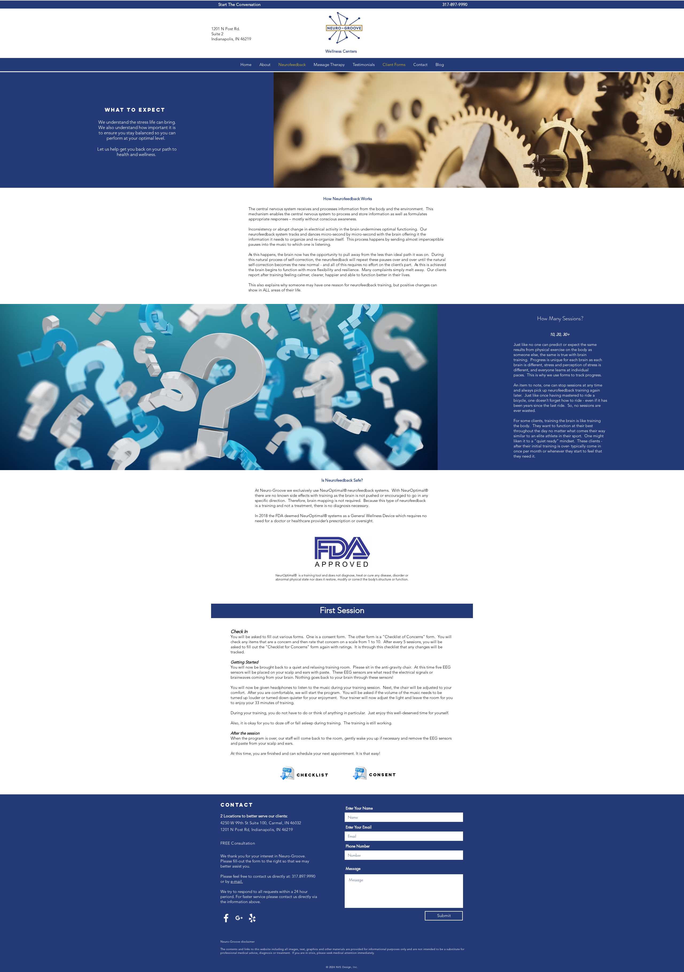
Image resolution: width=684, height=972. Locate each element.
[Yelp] (252, 918)
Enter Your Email (358, 827)
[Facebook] (226, 918)
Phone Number (358, 846)
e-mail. (237, 881)
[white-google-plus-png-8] (239, 918)
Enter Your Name (359, 808)
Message (353, 868)
